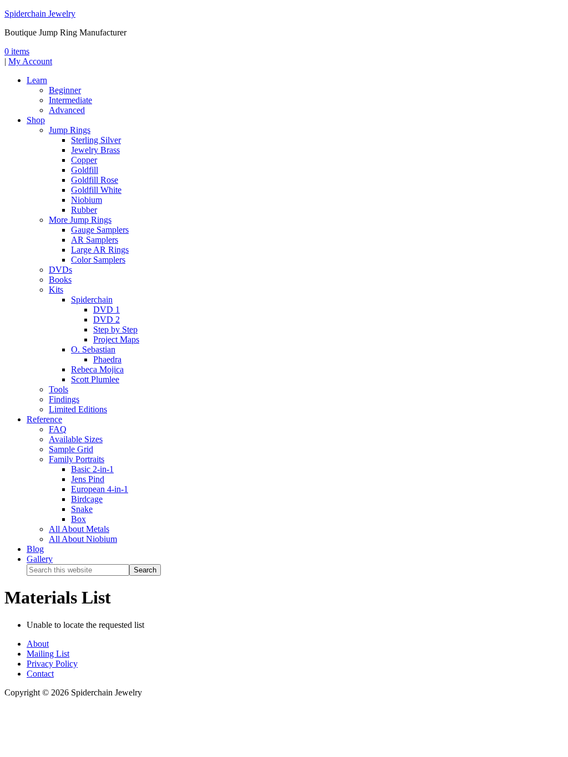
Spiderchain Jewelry (39, 13)
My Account (30, 61)
